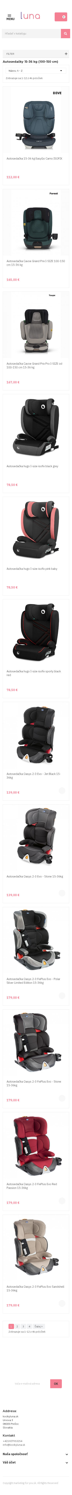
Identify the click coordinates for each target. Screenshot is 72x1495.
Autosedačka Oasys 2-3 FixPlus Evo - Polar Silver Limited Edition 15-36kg (33, 980)
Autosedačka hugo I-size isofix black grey (32, 466)
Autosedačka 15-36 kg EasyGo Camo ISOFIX (34, 158)
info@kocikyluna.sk (14, 1444)
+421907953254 (12, 1441)
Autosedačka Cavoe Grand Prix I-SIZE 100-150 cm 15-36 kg (36, 263)
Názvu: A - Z (36, 70)
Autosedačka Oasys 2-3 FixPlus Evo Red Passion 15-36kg (32, 1186)
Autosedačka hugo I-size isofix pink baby (32, 568)
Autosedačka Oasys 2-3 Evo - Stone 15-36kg (35, 876)
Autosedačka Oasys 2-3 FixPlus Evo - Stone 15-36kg (34, 1083)
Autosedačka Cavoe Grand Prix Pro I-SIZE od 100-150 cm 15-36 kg (34, 365)
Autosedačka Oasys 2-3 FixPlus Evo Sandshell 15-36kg (35, 1288)
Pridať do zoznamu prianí (65, 139)
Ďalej (39, 1326)
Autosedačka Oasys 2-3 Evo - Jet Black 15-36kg (34, 775)
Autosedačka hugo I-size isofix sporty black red (34, 673)
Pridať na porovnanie (65, 146)
